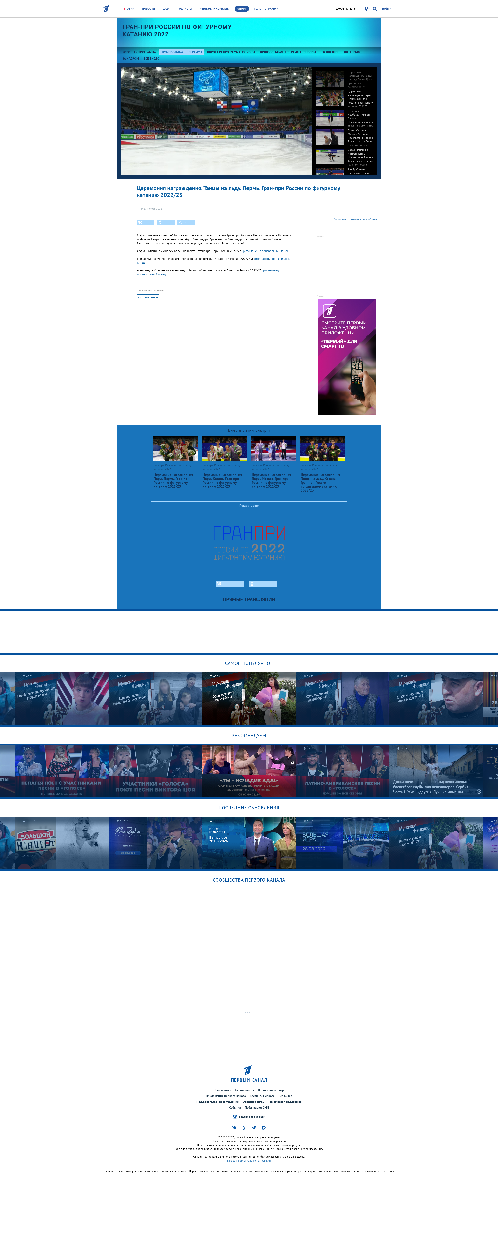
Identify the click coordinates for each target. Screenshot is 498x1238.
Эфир (130, 8)
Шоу (166, 8)
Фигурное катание (148, 297)
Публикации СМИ (257, 1107)
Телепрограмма (266, 8)
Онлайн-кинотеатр (271, 1090)
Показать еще (249, 505)
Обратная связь (253, 1102)
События (235, 1107)
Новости (148, 8)
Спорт (241, 8)
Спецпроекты (244, 1090)
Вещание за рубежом (252, 1116)
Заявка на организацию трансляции (249, 1160)
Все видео (285, 1096)
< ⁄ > (182, 222)
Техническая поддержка (285, 1102)
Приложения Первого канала (226, 1096)
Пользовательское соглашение (217, 1102)
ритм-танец (251, 251)
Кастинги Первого (262, 1096)
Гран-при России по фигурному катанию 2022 (177, 31)
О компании (222, 1090)
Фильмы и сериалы (215, 8)
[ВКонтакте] (145, 222)
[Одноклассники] (166, 222)
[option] (345, 76)
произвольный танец (274, 251)
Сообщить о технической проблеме (355, 219)
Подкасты (184, 8)
